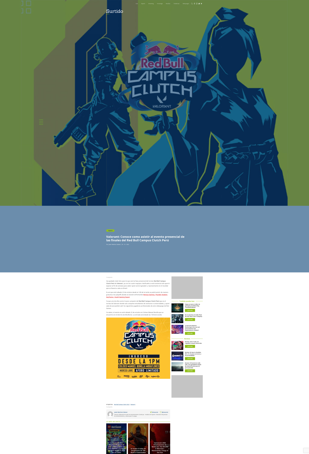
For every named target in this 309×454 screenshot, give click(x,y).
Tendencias (176, 3)
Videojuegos (186, 3)
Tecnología (160, 3)
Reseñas (168, 3)
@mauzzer (155, 412)
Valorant (133, 404)
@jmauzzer (165, 412)
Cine (137, 3)
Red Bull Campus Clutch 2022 (121, 404)
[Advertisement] (138, 391)
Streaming (151, 3)
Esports (143, 3)
